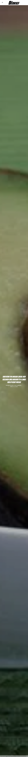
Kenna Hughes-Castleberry (13, 385)
